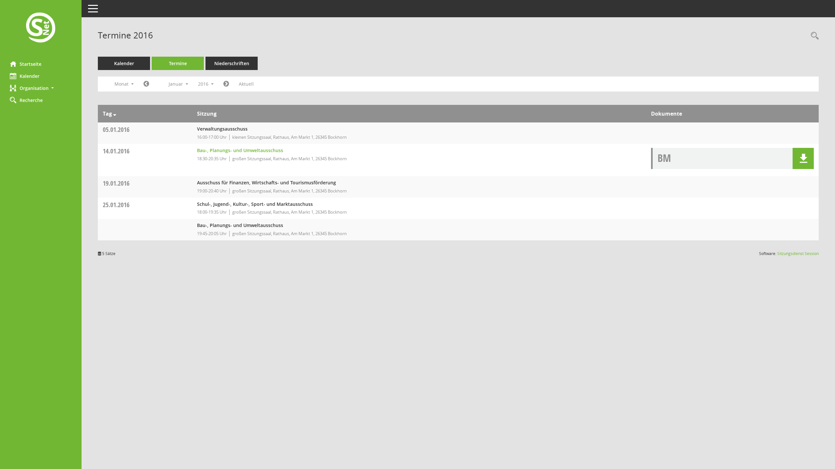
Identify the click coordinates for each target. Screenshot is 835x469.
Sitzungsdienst (798, 253)
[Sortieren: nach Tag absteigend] (114, 113)
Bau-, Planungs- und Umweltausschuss (240, 150)
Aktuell (246, 84)
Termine (178, 63)
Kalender (29, 76)
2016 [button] (204, 84)
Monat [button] (122, 84)
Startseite (30, 64)
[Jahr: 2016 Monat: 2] (226, 84)
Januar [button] (176, 84)
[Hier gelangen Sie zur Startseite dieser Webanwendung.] (41, 28)
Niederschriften (231, 63)
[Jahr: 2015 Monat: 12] (146, 84)
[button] (41, 88)
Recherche (31, 100)
